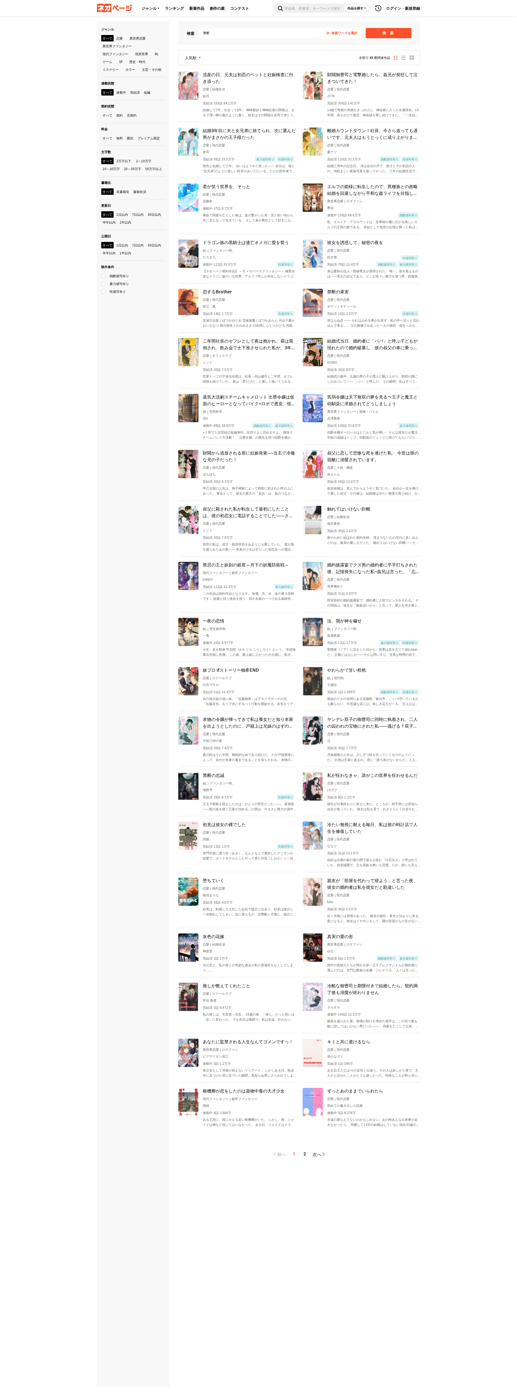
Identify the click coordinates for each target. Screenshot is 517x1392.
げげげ (332, 789)
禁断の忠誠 (213, 775)
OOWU (332, 362)
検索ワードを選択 (344, 33)
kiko (330, 901)
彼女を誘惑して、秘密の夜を (355, 242)
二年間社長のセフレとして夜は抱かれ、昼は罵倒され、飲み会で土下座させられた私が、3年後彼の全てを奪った (249, 344)
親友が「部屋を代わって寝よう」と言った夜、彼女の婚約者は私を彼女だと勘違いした (372, 883)
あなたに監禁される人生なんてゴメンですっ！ (248, 1041)
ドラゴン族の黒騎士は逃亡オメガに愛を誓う (246, 242)
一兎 (206, 635)
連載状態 (107, 83)
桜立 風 (209, 306)
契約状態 (107, 106)
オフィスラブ (222, 355)
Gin (205, 418)
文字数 (106, 151)
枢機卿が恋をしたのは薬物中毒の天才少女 (244, 1090)
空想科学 (215, 411)
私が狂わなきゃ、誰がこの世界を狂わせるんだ (372, 775)
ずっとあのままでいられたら (355, 1090)
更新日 (106, 205)
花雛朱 (207, 201)
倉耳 (206, 151)
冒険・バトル (369, 411)
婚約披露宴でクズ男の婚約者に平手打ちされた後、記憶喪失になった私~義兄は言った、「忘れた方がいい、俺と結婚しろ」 (373, 568)
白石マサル (211, 684)
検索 (190, 33)
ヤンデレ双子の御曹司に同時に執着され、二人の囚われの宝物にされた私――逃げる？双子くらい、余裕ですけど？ (372, 722)
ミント (207, 362)
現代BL (339, 677)
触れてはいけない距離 (348, 508)
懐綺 (206, 1105)
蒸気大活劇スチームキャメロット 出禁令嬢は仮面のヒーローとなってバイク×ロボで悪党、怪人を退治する (249, 400)
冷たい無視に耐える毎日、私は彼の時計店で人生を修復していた (372, 827)
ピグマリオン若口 (216, 1056)
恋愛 (206, 89)
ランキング (174, 8)
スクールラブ (222, 677)
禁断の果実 (338, 291)
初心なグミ (335, 1056)
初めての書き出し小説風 (345, 1105)
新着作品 (196, 8)
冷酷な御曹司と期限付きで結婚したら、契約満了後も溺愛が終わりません (372, 988)
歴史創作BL (217, 628)
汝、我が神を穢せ (344, 620)
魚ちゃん (333, 474)
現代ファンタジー (216, 572)
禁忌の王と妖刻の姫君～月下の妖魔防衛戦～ (246, 564)
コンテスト (239, 8)
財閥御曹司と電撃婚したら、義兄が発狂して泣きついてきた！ (372, 77)
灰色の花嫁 (213, 936)
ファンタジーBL (221, 250)
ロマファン (354, 201)
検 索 (388, 33)
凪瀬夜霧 (333, 635)
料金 (104, 128)
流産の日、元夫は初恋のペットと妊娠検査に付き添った (248, 77)
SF (204, 411)
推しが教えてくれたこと (226, 985)
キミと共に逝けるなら (348, 1041)
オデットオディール (341, 306)
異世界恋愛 (335, 201)
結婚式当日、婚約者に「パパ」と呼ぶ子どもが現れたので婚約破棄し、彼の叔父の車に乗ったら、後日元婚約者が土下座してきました (372, 344)
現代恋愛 (343, 89)
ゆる (330, 951)
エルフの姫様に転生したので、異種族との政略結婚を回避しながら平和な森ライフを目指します (372, 189)
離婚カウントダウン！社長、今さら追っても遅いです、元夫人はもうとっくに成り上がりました (372, 133)
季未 (330, 207)
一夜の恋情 (213, 620)
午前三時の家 (212, 740)
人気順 (190, 57)
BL (205, 250)
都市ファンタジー (244, 572)
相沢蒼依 (333, 523)
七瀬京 (332, 684)
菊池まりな (211, 895)
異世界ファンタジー (341, 411)
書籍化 (106, 182)
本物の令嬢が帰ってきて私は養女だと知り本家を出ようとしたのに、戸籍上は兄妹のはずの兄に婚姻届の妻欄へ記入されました (248, 722)
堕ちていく (213, 880)
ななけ (332, 845)
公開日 (106, 236)
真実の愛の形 (340, 936)
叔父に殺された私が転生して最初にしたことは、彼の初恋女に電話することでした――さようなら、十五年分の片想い (248, 512)
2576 (331, 95)
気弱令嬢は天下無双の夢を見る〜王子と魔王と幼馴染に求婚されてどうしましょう (372, 400)
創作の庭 (217, 8)
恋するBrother (217, 291)
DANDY (208, 579)
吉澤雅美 (333, 418)
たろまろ (209, 257)
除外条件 (107, 266)
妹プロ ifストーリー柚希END (231, 670)
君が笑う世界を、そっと (226, 186)
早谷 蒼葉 (209, 1000)
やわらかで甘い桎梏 (346, 670)
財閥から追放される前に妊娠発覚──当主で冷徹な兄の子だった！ (249, 456)
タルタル (333, 1007)
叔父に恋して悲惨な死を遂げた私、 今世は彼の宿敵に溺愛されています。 (373, 456)
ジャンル (149, 8)
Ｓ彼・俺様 (345, 467)
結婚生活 (218, 89)
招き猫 (332, 257)
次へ (317, 1154)
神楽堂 (207, 951)
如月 (206, 95)
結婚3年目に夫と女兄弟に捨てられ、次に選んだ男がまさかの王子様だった (249, 133)
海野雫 (207, 789)
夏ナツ (332, 151)
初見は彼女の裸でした (224, 824)
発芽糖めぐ (335, 586)
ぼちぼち (209, 474)
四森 (206, 839)
